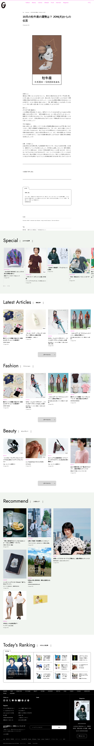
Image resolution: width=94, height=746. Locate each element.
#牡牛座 (24, 229)
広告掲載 (29, 743)
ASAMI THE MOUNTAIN (8, 717)
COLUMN (79, 691)
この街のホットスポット (23, 717)
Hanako (29, 739)
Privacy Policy (35, 743)
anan (4, 739)
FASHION (5, 691)
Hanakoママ (47, 739)
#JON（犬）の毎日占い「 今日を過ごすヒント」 (37, 229)
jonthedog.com (28, 201)
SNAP (12, 691)
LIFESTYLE (58, 691)
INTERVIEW (50, 691)
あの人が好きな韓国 (22, 720)
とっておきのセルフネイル (8, 710)
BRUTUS (8, 739)
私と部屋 (5, 715)
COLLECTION (19, 691)
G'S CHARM (27, 691)
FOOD (65, 691)
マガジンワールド (23, 743)
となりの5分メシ (21, 710)
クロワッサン (17, 739)
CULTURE (42, 691)
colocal (42, 739)
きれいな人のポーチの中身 (8, 712)
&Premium (34, 739)
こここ (60, 739)
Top (23, 12)
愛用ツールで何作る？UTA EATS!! (25, 712)
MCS (64, 739)
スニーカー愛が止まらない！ (9, 708)
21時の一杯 (20, 715)
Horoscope (27, 12)
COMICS (71, 691)
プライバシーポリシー (18, 729)
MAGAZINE (12, 693)
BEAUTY (35, 691)
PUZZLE (4, 693)
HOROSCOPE (87, 691)
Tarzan (38, 739)
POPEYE (12, 739)
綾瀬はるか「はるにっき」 (8, 720)
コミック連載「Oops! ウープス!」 (25, 708)
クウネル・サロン (54, 739)
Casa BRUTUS (24, 739)
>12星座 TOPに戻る (28, 171)
